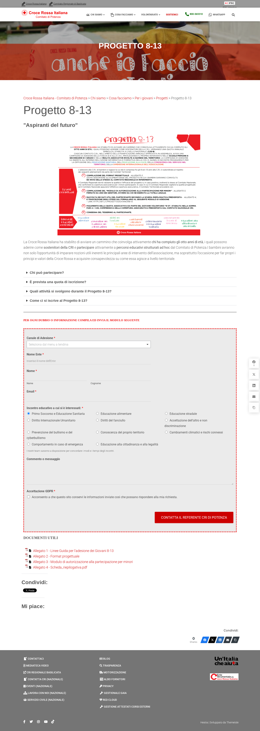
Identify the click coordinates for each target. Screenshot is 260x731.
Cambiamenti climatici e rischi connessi (196, 432)
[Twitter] (212, 640)
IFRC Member (230, 7)
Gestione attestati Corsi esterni (127, 706)
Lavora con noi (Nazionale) (47, 692)
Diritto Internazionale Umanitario (53, 420)
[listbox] (89, 344)
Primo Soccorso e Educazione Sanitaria (58, 414)
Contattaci (36, 658)
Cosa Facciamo (124, 14)
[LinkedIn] (220, 640)
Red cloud (110, 699)
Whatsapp (219, 14)
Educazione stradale (183, 414)
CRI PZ (24, 721)
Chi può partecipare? (47, 273)
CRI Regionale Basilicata (44, 672)
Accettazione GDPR (41, 491)
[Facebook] (204, 640)
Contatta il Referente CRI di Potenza (194, 517)
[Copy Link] (235, 640)
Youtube (45, 721)
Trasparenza (112, 665)
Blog (106, 658)
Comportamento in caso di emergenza (57, 444)
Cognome (96, 383)
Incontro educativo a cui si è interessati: (55, 408)
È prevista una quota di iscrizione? (58, 282)
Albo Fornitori (114, 679)
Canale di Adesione (41, 338)
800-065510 (196, 14)
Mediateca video (37, 665)
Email (31, 391)
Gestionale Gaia (115, 692)
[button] (104, 14)
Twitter (31, 721)
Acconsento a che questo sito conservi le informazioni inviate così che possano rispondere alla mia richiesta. (104, 497)
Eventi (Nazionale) (39, 686)
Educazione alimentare (116, 414)
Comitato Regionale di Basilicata (69, 3)
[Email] (227, 640)
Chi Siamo (97, 14)
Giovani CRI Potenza (38, 721)
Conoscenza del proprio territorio (122, 432)
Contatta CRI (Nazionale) (45, 679)
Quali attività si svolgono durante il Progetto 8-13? (71, 291)
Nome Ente (35, 354)
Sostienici (172, 14)
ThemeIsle (232, 722)
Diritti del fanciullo (113, 420)
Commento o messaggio (43, 459)
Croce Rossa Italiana (36, 3)
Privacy (108, 686)
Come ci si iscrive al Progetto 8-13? (58, 301)
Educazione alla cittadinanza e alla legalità (129, 444)
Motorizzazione (115, 672)
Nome (32, 371)
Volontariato (149, 14)
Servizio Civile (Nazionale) (45, 699)
